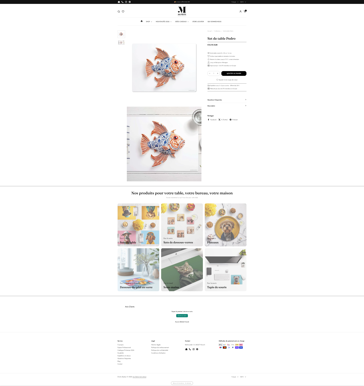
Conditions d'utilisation (158, 353)
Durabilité (121, 353)
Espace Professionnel (124, 347)
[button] (119, 11)
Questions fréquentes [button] (214, 100)
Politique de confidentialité (159, 350)
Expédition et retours (124, 356)
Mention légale (155, 345)
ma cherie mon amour (139, 377)
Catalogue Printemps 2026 (126, 350)
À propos (120, 345)
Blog (119, 361)
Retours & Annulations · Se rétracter (182, 383)
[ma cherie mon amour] (182, 11)
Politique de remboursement (160, 347)
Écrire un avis (182, 316)
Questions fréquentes (124, 358)
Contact (120, 364)
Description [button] (211, 106)
